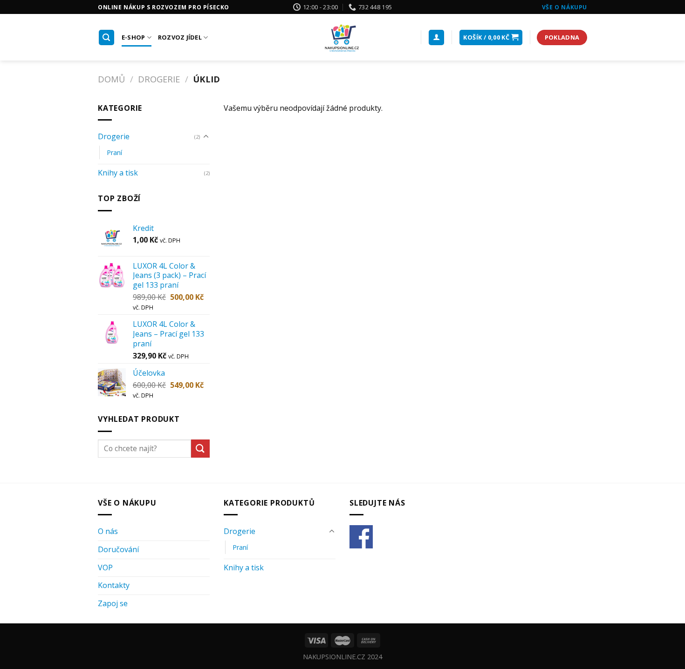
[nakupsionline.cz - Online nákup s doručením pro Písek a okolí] (342, 37)
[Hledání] (107, 37)
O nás (108, 531)
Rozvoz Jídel (180, 37)
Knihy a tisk (118, 173)
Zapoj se (113, 603)
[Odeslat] (200, 448)
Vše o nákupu (564, 7)
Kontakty (114, 585)
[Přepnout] (206, 136)
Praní (114, 152)
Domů (111, 79)
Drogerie (159, 79)
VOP (105, 567)
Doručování (118, 549)
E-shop (133, 37)
